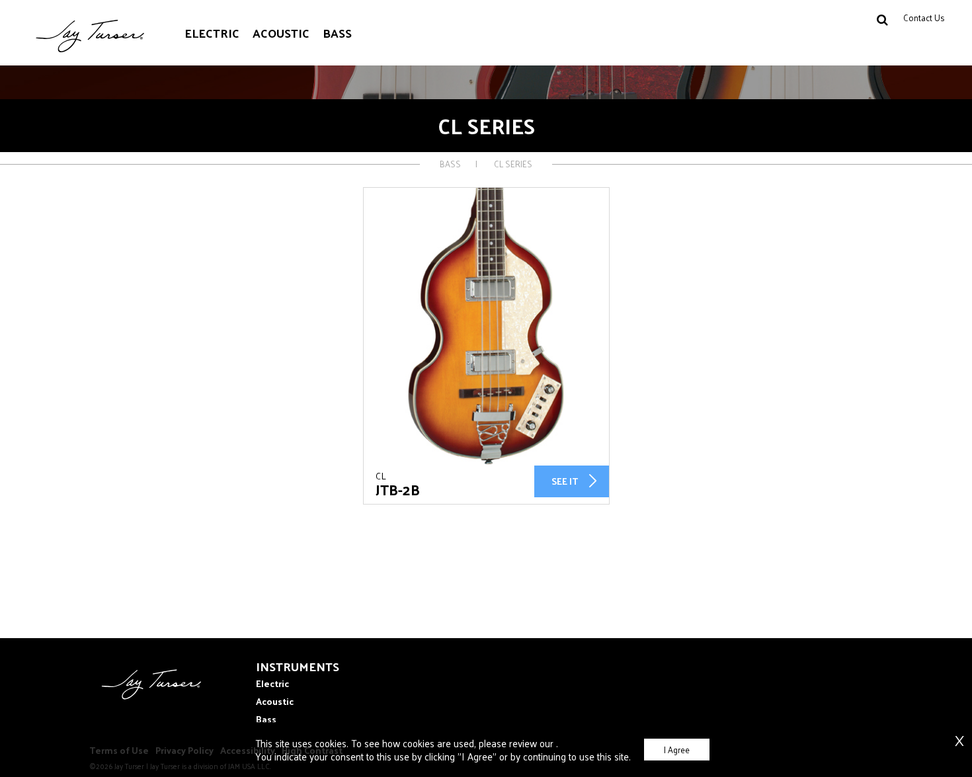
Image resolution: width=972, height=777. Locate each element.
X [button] (959, 733)
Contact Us (924, 17)
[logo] (145, 696)
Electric (211, 33)
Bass (337, 33)
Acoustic (281, 33)
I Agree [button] (677, 749)
